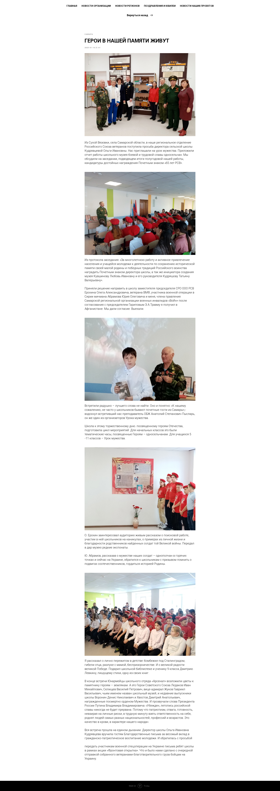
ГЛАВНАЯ (71, 6)
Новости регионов (127, 6)
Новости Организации (96, 6)
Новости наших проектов (197, 6)
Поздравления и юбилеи (160, 6)
